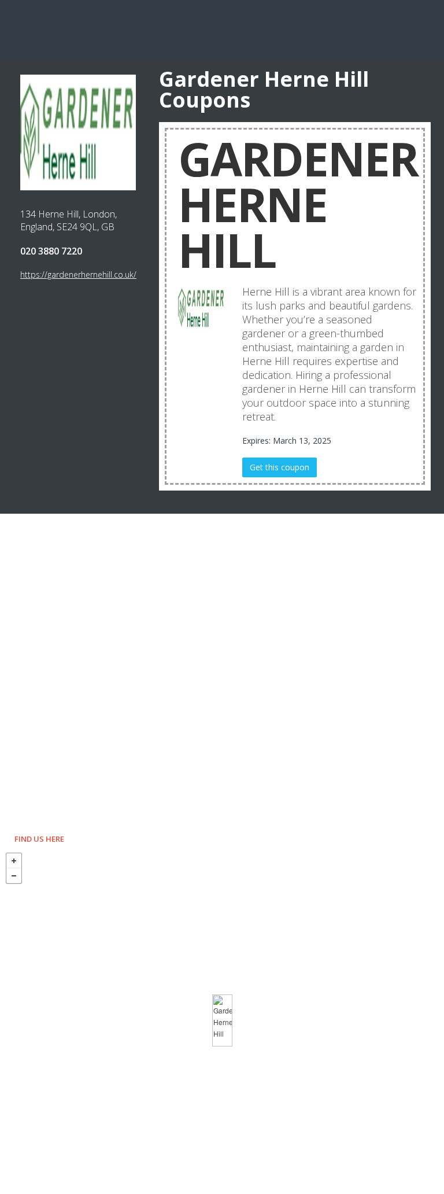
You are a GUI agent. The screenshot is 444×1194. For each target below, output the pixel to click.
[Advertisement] (222, 29)
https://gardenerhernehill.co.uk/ (78, 274)
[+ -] (222, 1020)
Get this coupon (279, 467)
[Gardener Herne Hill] (222, 1020)
